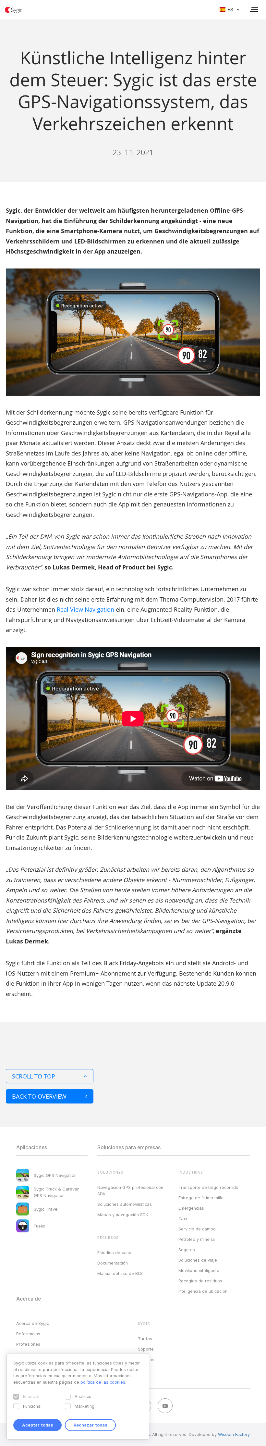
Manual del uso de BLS (120, 1273)
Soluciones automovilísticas (124, 1204)
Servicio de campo (197, 1228)
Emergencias (191, 1208)
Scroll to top (33, 1076)
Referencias (28, 1333)
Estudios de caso (114, 1252)
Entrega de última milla (201, 1197)
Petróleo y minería (196, 1239)
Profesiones (28, 1344)
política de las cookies (102, 1382)
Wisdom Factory (234, 1434)
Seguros (186, 1249)
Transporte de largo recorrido (208, 1187)
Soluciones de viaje (197, 1260)
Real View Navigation (85, 609)
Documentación (112, 1262)
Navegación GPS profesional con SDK (130, 1190)
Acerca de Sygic (32, 1323)
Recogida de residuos (200, 1280)
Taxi (182, 1218)
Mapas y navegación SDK (122, 1214)
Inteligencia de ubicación (202, 1291)
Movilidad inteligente (198, 1270)
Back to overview (39, 1096)
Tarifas (145, 1338)
